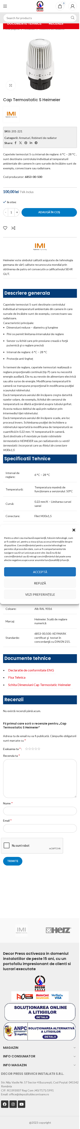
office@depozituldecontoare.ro (29, 1094)
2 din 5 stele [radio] (29, 748)
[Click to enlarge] (10, 85)
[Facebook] (4, 1104)
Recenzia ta (11, 755)
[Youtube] (21, 1104)
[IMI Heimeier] (21, 930)
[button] (74, 530)
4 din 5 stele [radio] (35, 748)
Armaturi (24, 138)
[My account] (72, 6)
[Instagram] (13, 1104)
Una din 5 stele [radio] (26, 748)
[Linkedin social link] (31, 143)
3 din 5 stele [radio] (32, 748)
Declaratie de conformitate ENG (31, 670)
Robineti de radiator (44, 138)
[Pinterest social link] (26, 143)
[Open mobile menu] (5, 6)
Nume (8, 803)
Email (7, 820)
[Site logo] (40, 6)
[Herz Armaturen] (58, 930)
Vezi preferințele (40, 594)
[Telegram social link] (36, 143)
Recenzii (56, 23)
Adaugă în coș (49, 212)
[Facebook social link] (15, 143)
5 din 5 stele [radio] (38, 748)
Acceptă (40, 572)
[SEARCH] (72, 18)
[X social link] (20, 143)
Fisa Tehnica (16, 677)
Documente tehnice (24, 23)
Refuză (40, 583)
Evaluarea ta (12, 748)
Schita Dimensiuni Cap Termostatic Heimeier (39, 685)
